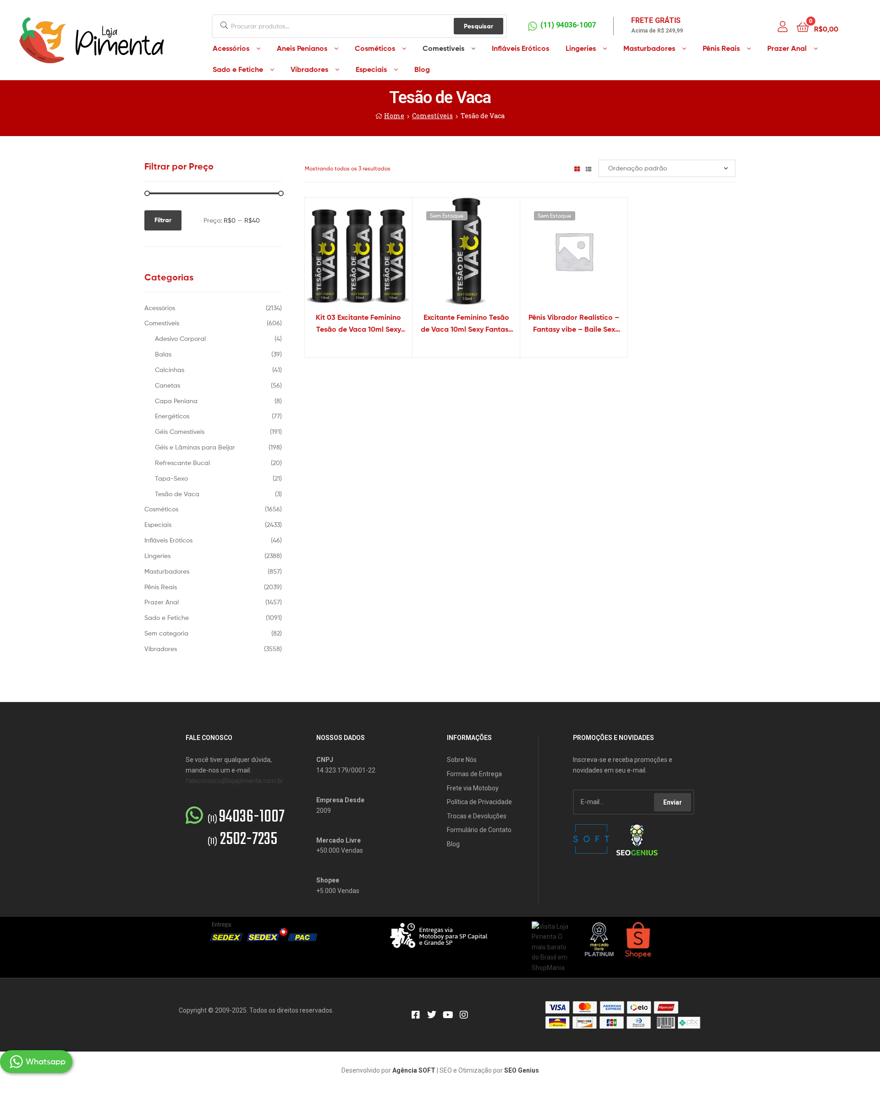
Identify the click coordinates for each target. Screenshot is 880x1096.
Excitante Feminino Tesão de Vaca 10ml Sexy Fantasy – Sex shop (466, 323)
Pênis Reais (160, 587)
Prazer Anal (161, 602)
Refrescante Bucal (182, 462)
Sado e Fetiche (166, 617)
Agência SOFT (413, 1070)
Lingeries (157, 555)
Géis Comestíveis (179, 431)
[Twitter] (431, 1014)
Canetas (167, 385)
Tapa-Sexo (171, 478)
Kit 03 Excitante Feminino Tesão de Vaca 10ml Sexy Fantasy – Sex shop (358, 323)
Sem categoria (166, 633)
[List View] (588, 168)
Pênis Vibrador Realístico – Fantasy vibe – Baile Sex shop (573, 323)
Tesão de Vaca (177, 494)
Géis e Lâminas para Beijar (195, 447)
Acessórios (159, 308)
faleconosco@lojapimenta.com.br (234, 780)
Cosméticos (161, 509)
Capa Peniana (176, 401)
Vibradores (160, 648)
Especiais (157, 524)
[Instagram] (463, 1014)
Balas (163, 354)
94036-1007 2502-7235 (246, 828)
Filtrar (162, 220)
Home (394, 115)
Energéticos (172, 416)
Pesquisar (478, 26)
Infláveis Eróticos (168, 540)
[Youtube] (447, 1014)
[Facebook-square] (415, 1014)
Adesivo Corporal (180, 338)
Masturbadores (166, 571)
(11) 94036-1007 (568, 25)
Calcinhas (169, 369)
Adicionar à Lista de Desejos (347, 256)
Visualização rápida (369, 256)
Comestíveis (432, 115)
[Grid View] (577, 168)
